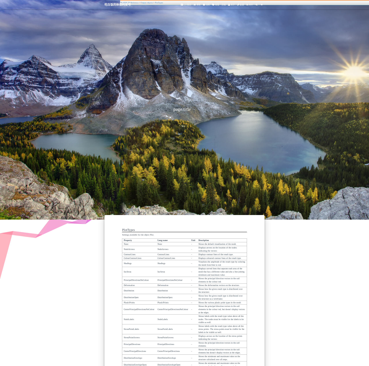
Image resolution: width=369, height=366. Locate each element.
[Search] (256, 4)
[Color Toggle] (261, 4)
